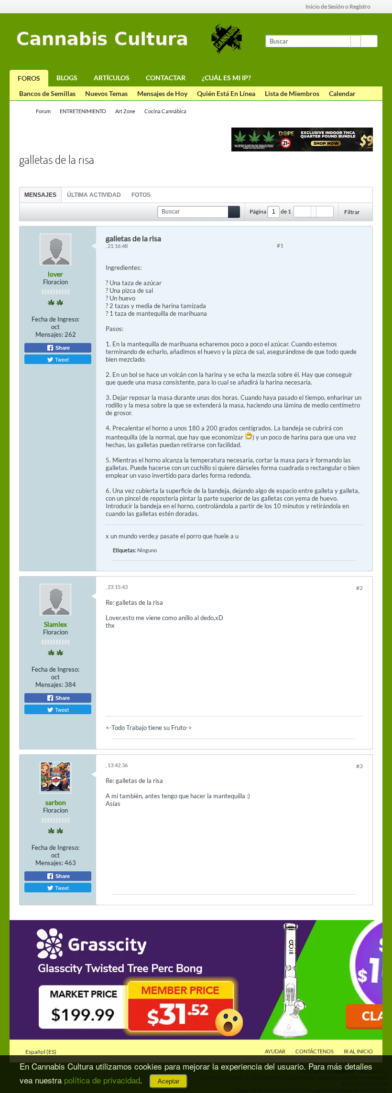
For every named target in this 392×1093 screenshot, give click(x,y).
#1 (280, 245)
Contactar (165, 78)
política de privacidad (102, 1080)
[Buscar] (369, 41)
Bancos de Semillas (47, 93)
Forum (43, 111)
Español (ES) (41, 1051)
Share (62, 348)
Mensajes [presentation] (40, 195)
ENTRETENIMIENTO (83, 111)
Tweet (61, 359)
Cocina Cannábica (165, 111)
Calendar (342, 93)
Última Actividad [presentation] (94, 195)
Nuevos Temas (106, 93)
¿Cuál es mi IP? (226, 78)
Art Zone (125, 111)
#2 (359, 587)
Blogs (66, 78)
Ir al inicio (358, 1051)
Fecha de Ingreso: (55, 319)
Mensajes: (49, 334)
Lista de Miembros (292, 93)
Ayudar (275, 1051)
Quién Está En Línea (226, 93)
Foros (29, 78)
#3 (359, 766)
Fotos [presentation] (141, 195)
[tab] (40, 195)
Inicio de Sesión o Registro (337, 6)
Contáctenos (314, 1051)
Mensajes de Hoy (162, 93)
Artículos (112, 78)
